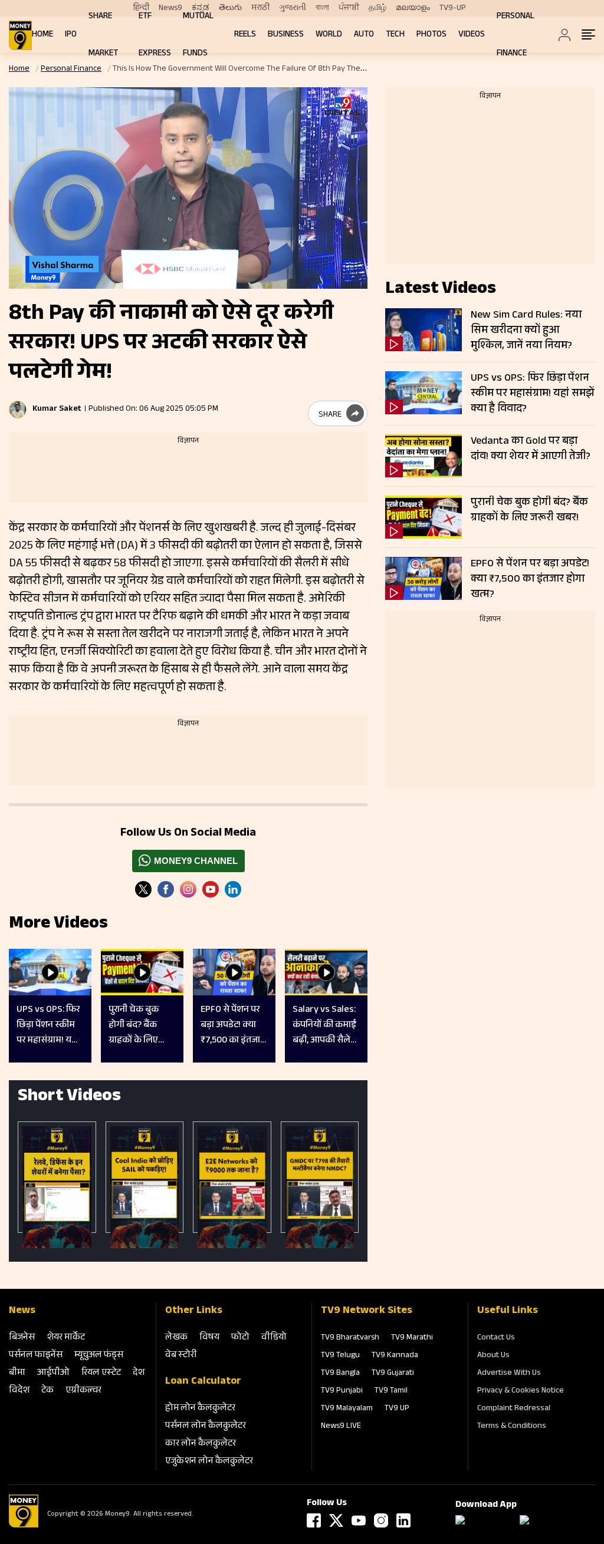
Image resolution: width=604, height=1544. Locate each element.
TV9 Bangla (340, 1374)
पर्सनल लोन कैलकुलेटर (205, 1426)
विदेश (19, 1391)
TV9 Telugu (340, 1356)
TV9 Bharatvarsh (350, 1338)
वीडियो (274, 1338)
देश (139, 1373)
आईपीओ (53, 1373)
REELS (245, 35)
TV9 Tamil (391, 1391)
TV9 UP (397, 1409)
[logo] (20, 35)
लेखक (176, 1338)
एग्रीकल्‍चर (83, 1391)
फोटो (240, 1338)
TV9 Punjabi (342, 1391)
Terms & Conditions (511, 1427)
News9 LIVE (341, 1427)
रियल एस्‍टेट (101, 1373)
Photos (431, 35)
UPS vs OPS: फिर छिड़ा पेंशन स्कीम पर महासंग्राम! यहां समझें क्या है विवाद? (533, 393)
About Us (493, 1356)
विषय (209, 1338)
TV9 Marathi (412, 1338)
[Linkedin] (233, 889)
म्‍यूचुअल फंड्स (98, 1356)
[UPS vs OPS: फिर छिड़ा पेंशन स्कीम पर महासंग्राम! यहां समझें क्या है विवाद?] (423, 392)
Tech (395, 35)
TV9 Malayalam (347, 1409)
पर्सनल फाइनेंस (36, 1356)
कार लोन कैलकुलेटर (200, 1444)
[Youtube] (210, 889)
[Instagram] (188, 889)
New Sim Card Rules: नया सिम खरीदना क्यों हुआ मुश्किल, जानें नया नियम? (526, 330)
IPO (71, 35)
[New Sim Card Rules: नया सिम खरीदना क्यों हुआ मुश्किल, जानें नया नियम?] (423, 329)
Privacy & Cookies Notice (520, 1391)
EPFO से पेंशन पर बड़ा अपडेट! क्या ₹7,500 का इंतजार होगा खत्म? (530, 579)
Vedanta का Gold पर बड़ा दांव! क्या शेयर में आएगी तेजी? (530, 449)
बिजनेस (22, 1338)
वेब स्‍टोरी (181, 1356)
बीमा (17, 1373)
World (329, 35)
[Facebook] (314, 1520)
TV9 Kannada (395, 1356)
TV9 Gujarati (393, 1374)
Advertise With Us (509, 1374)
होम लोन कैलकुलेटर (200, 1409)
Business (286, 35)
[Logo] (23, 1526)
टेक (47, 1391)
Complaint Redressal (513, 1409)
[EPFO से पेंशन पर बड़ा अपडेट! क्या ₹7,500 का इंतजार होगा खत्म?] (423, 578)
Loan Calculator (203, 1382)
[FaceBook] (165, 889)
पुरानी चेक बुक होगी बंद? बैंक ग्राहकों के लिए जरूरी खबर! (529, 511)
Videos (471, 35)
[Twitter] (143, 889)
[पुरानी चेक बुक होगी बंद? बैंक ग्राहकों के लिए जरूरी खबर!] (423, 517)
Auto (364, 35)
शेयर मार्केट (66, 1338)
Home (42, 35)
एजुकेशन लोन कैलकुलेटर (209, 1462)
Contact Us (496, 1338)
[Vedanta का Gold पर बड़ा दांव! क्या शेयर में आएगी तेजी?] (423, 455)
